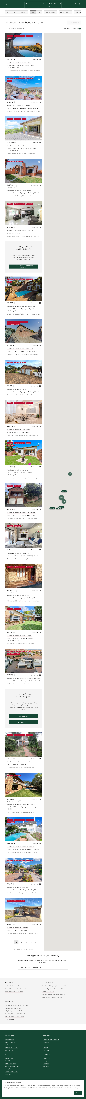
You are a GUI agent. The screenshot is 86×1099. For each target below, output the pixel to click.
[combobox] (18, 29)
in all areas (14, 991)
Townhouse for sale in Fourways (17, 470)
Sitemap (8, 1074)
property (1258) (14, 1011)
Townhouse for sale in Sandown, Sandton (20, 847)
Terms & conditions (11, 1071)
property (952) (15, 1014)
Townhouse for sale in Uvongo (17, 389)
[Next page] (36, 942)
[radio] (33, 12)
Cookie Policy (73, 1088)
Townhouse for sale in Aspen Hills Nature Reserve (23, 678)
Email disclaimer (10, 1063)
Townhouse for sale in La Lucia (17, 146)
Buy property (9, 1039)
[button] (64, 501)
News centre (47, 1045)
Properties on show (11, 1047)
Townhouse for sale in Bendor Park (18, 553)
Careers (45, 1047)
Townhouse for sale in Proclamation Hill (20, 349)
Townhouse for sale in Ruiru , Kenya (18, 429)
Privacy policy (9, 1058)
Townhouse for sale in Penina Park (18, 595)
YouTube (46, 1066)
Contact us (34, 59)
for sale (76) (48, 991)
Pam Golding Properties (51, 1039)
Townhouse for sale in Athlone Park (18, 105)
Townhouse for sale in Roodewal (17, 927)
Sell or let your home (12, 1045)
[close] (60, 3)
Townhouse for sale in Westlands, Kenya (20, 230)
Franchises (46, 1050)
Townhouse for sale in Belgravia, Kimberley (21, 804)
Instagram (46, 1061)
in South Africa (12, 986)
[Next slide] (38, 45)
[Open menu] (6, 4)
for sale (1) (52, 997)
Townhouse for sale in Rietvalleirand (19, 190)
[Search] (76, 4)
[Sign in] (79, 4)
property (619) (14, 1016)
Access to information (12, 1066)
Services (46, 1042)
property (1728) (13, 1008)
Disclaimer (8, 1061)
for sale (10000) (54, 986)
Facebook (46, 1058)
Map (74, 28)
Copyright (8, 1069)
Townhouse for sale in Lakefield (17, 887)
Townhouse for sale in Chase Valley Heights (21, 512)
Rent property (10, 1042)
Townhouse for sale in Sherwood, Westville (21, 306)
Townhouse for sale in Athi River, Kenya (20, 762)
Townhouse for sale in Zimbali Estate (19, 63)
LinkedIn (46, 1063)
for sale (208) (53, 989)
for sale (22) (53, 994)
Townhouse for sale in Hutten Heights (19, 635)
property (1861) (17, 1005)
